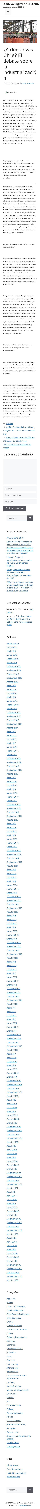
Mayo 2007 (12, 1200)
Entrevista (11, 1352)
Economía (11, 1341)
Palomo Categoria (15, 1413)
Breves (10, 1303)
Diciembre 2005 (14, 1265)
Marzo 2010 (12, 1069)
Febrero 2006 (13, 1257)
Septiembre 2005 (14, 1276)
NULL (9, 1401)
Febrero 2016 (13, 797)
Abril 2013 (11, 927)
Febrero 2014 (13, 889)
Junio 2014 (11, 873)
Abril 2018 (11, 697)
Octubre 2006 (13, 1226)
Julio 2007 (11, 1192)
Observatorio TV (14, 1405)
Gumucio (11, 1360)
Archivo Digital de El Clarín (21, 4)
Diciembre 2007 (14, 1173)
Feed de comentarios (16, 1473)
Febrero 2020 (13, 643)
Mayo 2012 (11, 969)
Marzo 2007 (12, 1207)
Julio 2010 (11, 1054)
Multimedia (12, 1394)
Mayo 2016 (12, 785)
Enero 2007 (12, 1215)
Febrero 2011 (12, 1027)
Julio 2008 (11, 1146)
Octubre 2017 (13, 720)
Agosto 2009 (12, 1096)
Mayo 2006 (12, 1246)
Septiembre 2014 (14, 862)
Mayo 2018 (11, 693)
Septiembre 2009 (14, 1092)
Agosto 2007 (12, 1188)
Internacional (12, 1368)
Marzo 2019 (12, 655)
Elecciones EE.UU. (15, 1349)
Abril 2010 (11, 1065)
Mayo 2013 (12, 923)
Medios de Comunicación (18, 1390)
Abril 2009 (11, 1111)
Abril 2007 (11, 1203)
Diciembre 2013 (14, 896)
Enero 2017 (12, 755)
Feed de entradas (15, 1469)
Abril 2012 (11, 973)
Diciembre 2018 (14, 666)
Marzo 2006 (12, 1253)
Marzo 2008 (12, 1161)
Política (9, 424)
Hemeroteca (12, 1364)
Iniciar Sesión (12, 1465)
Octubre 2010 (13, 1042)
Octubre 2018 (13, 674)
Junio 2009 (12, 1104)
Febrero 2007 (13, 1211)
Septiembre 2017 (14, 724)
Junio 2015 (11, 827)
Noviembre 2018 (14, 670)
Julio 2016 (11, 778)
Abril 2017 (11, 743)
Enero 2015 (12, 847)
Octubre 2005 (13, 1272)
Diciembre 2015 (14, 804)
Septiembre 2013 (14, 908)
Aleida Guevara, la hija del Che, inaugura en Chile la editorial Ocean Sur (19, 430)
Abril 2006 (11, 1249)
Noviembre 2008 (14, 1130)
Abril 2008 (11, 1157)
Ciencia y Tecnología (16, 1306)
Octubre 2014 (13, 858)
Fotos (9, 1356)
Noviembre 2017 (14, 716)
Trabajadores (13, 1443)
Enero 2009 (12, 1123)
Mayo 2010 (12, 1061)
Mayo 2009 (12, 1107)
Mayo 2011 (11, 1015)
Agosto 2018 (12, 682)
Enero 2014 (12, 893)
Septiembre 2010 (14, 1046)
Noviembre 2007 (14, 1176)
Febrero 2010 (13, 1073)
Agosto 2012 (12, 958)
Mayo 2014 (12, 877)
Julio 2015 (11, 824)
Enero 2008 (12, 1169)
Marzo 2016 (12, 793)
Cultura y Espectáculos (17, 1337)
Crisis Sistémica (14, 1318)
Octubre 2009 (13, 1088)
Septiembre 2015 (14, 816)
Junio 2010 (11, 1058)
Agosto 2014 (12, 866)
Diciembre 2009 (14, 1081)
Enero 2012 (12, 985)
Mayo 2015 (11, 831)
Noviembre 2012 (14, 946)
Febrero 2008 (13, 1165)
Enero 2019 (12, 662)
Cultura (10, 1333)
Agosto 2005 (12, 1280)
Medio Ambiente (14, 1386)
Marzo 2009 (12, 1115)
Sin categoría (12, 1432)
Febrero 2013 (13, 935)
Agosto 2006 (12, 1234)
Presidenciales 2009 (16, 1424)
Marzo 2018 (12, 701)
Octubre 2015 (13, 812)
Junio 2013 (11, 919)
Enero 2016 (12, 801)
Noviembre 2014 (14, 854)
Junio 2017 (11, 735)
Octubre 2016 (13, 766)
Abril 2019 (11, 651)
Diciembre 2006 (14, 1219)
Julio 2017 (11, 732)
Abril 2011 (11, 1019)
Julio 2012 (11, 962)
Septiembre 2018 (14, 678)
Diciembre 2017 (14, 712)
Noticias (10, 1398)
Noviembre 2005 (14, 1269)
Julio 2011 (11, 1008)
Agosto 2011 (12, 1004)
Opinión (10, 1409)
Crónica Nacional (14, 1326)
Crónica (10, 1322)
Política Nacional (14, 1421)
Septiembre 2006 (14, 1230)
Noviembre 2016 (14, 762)
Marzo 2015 (12, 839)
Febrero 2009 (13, 1119)
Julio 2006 (11, 1238)
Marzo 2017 (12, 747)
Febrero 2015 (12, 843)
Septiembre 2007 (14, 1184)
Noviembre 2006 (14, 1223)
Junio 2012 (11, 966)
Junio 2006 (12, 1242)
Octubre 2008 (13, 1134)
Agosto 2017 (12, 728)
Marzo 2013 (12, 931)
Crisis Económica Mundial (18, 1314)
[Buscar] (30, 518)
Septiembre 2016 (14, 770)
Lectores (10, 1382)
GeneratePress (25, 1505)
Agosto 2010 (12, 1050)
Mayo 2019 (12, 647)
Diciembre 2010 (14, 1035)
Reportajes (11, 1428)
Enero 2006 (12, 1261)
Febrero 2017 (12, 751)
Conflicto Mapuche (15, 1310)
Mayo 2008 (12, 1153)
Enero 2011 (11, 1031)
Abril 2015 (11, 835)
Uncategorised (13, 1446)
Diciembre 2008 (14, 1127)
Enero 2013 (12, 939)
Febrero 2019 (13, 659)
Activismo (11, 1299)
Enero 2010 (12, 1077)
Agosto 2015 (12, 820)
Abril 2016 (11, 789)
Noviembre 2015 (14, 808)
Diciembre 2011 (13, 989)
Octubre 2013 (13, 904)
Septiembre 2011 (14, 1000)
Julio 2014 (11, 870)
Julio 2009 (11, 1100)
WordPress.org (13, 1477)
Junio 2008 (12, 1150)
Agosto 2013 (12, 912)
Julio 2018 (11, 685)
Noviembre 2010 (14, 1038)
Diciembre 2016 (14, 758)
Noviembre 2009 (14, 1084)
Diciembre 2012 (14, 943)
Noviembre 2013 (14, 900)
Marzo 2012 (12, 977)
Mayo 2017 (11, 739)
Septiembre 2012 (14, 954)
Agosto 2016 (12, 774)
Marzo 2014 (12, 885)
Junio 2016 (11, 781)
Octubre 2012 (13, 950)
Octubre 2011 (13, 996)
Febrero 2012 (12, 981)
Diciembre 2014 (14, 850)
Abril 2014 (11, 881)
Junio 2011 (11, 1012)
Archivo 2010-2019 (15, 538)
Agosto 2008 (12, 1142)
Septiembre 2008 (14, 1138)
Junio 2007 (12, 1196)
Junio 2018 (11, 689)
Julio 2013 (11, 916)
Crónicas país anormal (16, 1329)
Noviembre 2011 (14, 992)
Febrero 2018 (12, 705)
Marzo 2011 (12, 1023)
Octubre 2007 (13, 1180)
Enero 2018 (12, 709)
